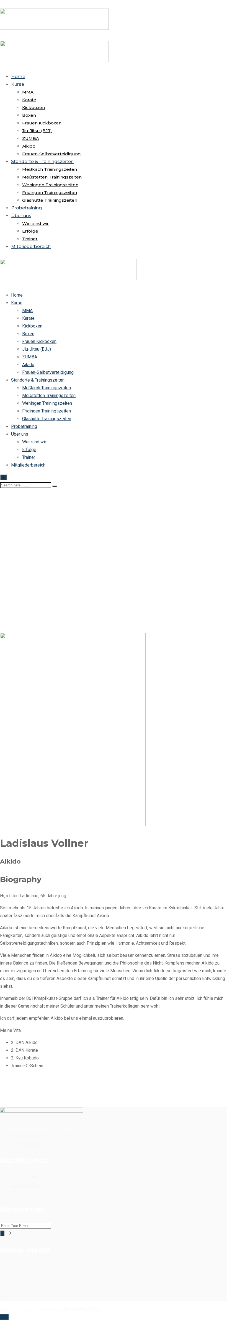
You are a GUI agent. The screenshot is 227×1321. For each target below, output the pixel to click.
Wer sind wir (35, 223)
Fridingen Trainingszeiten (49, 192)
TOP (4, 1317)
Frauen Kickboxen (41, 123)
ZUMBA (30, 138)
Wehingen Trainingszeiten (50, 184)
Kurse (17, 84)
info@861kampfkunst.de (34, 1143)
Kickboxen (33, 107)
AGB (15, 1192)
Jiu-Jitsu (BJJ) (37, 130)
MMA (27, 92)
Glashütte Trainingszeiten (49, 200)
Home (18, 76)
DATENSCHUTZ (26, 1184)
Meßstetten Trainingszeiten (52, 177)
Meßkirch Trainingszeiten (49, 169)
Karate (29, 99)
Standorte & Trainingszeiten (42, 161)
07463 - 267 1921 (28, 1136)
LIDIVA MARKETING (80, 1309)
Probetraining (26, 208)
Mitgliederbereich (31, 246)
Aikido (28, 146)
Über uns (21, 215)
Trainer (30, 238)
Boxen (29, 115)
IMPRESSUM (24, 1176)
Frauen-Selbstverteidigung (51, 153)
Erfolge (30, 231)
